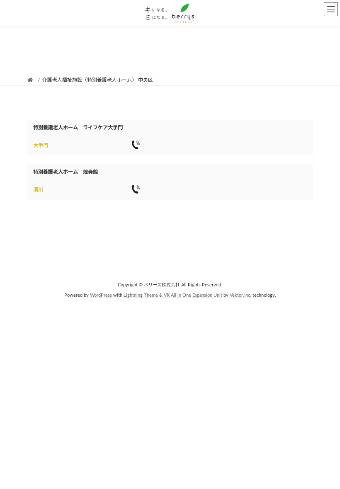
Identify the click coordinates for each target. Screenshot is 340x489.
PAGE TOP (324, 465)
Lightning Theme (141, 295)
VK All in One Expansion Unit (193, 295)
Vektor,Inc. (240, 295)
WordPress (101, 295)
